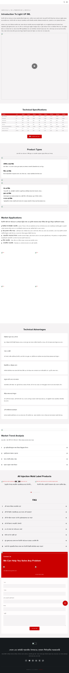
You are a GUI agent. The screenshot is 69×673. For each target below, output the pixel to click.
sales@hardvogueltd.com (10, 570)
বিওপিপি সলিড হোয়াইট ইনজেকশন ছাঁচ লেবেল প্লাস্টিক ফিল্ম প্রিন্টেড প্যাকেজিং (51, 485)
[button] (29, 492)
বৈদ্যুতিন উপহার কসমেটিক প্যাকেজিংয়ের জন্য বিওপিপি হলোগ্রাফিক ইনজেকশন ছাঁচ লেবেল (18, 485)
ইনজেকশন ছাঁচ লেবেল (18, 10)
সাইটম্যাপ (41, 669)
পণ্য (11, 10)
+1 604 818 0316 (39, 574)
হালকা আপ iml (27, 10)
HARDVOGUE (5, 10)
